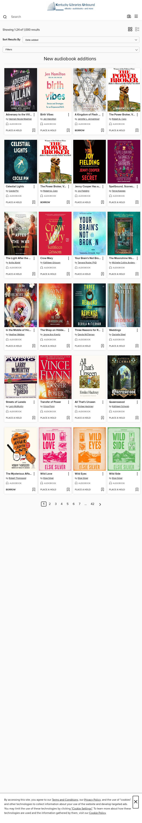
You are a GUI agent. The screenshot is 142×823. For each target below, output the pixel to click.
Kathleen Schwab (120, 406)
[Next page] (100, 504)
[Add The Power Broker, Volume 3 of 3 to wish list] (68, 202)
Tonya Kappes (118, 191)
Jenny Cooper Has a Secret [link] (88, 186)
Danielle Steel (119, 334)
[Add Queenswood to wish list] (137, 418)
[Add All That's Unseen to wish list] (102, 418)
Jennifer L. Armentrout (88, 119)
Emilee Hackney (85, 406)
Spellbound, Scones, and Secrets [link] (122, 186)
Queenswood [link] (117, 402)
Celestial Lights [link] (15, 186)
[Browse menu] (136, 16)
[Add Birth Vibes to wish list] (68, 130)
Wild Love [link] (46, 473)
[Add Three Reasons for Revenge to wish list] (102, 346)
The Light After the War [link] (19, 258)
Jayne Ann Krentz (51, 334)
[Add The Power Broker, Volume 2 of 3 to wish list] (137, 130)
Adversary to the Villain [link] (19, 114)
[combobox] (64, 17)
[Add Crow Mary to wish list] (68, 274)
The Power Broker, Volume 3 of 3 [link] (53, 186)
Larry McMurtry (16, 406)
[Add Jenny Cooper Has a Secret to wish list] (102, 202)
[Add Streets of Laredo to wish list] (34, 418)
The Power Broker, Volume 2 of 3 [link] (122, 114)
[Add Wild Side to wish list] (137, 490)
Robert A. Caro (119, 119)
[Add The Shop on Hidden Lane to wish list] (68, 346)
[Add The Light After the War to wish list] (34, 274)
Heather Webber (16, 334)
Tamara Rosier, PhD (87, 262)
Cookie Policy (97, 813)
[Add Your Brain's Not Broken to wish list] (102, 274)
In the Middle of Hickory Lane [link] (19, 330)
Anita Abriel (14, 262)
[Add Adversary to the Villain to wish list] (34, 130)
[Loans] (129, 17)
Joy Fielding (83, 191)
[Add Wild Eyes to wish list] (102, 490)
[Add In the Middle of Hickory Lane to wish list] (34, 346)
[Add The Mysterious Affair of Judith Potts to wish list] (34, 490)
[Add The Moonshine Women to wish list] (137, 274)
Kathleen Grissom (51, 262)
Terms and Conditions (65, 800)
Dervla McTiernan (86, 334)
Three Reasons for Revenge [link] (88, 330)
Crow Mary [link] (46, 258)
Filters (9, 49)
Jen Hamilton (49, 119)
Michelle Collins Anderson (124, 262)
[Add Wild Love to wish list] (68, 490)
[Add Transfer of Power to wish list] (68, 418)
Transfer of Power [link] (50, 402)
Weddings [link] (115, 330)
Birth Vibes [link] (46, 114)
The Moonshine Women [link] (122, 258)
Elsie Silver (48, 478)
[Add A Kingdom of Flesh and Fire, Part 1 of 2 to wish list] (102, 130)
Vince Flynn (49, 406)
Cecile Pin (14, 191)
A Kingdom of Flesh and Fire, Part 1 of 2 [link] (88, 114)
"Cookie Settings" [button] (81, 808)
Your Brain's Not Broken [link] (88, 258)
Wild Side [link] (114, 473)
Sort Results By (11, 39)
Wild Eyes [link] (80, 473)
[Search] (5, 16)
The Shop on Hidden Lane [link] (53, 330)
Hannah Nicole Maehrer (20, 119)
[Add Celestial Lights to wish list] (34, 202)
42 (92, 504)
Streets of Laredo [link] (16, 402)
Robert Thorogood (17, 478)
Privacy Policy (92, 800)
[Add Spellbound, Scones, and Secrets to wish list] (137, 202)
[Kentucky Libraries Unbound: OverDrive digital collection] (71, 6)
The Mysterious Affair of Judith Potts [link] (19, 473)
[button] (130, 30)
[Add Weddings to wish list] (137, 346)
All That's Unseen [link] (85, 402)
